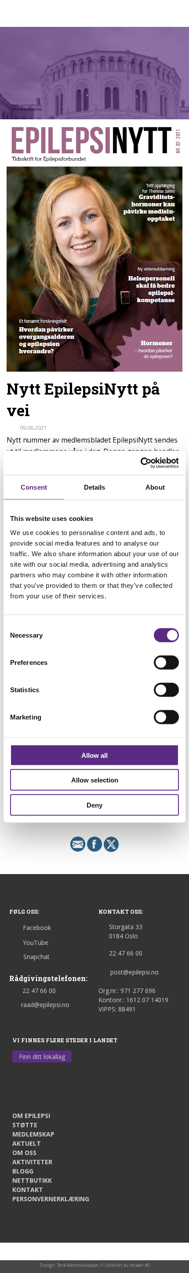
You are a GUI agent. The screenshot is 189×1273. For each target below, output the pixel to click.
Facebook (37, 927)
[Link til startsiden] (49, 12)
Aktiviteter (32, 1162)
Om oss (24, 1152)
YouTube (35, 942)
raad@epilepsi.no (45, 1004)
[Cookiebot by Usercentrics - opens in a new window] (140, 463)
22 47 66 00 (39, 990)
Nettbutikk (32, 1180)
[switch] (166, 662)
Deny (94, 804)
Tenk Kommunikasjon (77, 1265)
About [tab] (155, 487)
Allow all (94, 755)
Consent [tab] (34, 487)
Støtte (24, 1125)
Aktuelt (26, 1143)
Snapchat (36, 956)
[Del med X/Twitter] (111, 843)
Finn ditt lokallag (42, 1056)
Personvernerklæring (50, 1199)
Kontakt (27, 1189)
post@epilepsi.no (134, 972)
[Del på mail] (77, 843)
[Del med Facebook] (94, 843)
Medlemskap (33, 1134)
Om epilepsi (31, 1115)
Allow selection (94, 780)
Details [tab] (94, 487)
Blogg (22, 1171)
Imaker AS (139, 1265)
